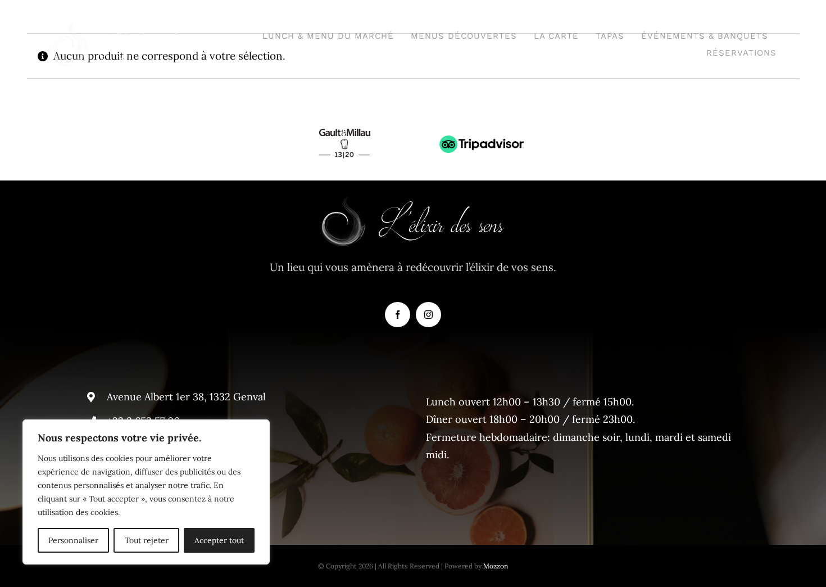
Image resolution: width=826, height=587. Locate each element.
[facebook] (397, 314)
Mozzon (495, 566)
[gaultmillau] (344, 125)
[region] (146, 492)
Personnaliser (73, 540)
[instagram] (428, 314)
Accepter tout (219, 540)
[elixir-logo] (129, 27)
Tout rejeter (147, 540)
